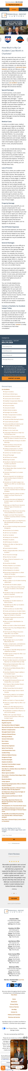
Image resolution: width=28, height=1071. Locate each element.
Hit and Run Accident (10, 563)
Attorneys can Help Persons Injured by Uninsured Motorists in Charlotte (14, 511)
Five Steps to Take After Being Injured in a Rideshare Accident (15, 650)
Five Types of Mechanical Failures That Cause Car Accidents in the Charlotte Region (14, 588)
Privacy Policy (14, 1004)
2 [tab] (14, 893)
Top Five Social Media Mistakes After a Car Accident (14, 669)
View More (14, 898)
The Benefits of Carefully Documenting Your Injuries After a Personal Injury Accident (13, 815)
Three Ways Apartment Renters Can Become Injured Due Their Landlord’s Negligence (12, 801)
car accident (13, 83)
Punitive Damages (7, 759)
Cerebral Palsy (6, 752)
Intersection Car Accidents (11, 530)
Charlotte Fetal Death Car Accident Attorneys (13, 473)
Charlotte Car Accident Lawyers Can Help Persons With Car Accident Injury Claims (14, 483)
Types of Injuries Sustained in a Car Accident (13, 560)
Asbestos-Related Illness (9, 734)
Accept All (9, 1062)
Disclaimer (14, 1001)
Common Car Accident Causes (12, 453)
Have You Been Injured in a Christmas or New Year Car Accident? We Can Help (15, 661)
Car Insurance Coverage (10, 554)
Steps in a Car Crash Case (11, 430)
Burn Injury (5, 741)
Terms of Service (14, 1007)
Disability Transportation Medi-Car (13, 401)
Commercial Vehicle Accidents (12, 396)
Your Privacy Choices (11, 1028)
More (23, 9)
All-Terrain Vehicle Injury (10, 394)
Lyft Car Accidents (9, 535)
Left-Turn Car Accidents (10, 533)
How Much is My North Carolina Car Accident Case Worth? (14, 462)
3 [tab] (16, 893)
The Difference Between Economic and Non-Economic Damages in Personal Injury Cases (14, 809)
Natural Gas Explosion (8, 746)
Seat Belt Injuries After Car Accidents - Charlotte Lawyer (14, 605)
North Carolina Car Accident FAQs (13, 609)
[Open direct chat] (24, 1038)
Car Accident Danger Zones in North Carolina (14, 691)
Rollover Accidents (9, 539)
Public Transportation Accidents (13, 415)
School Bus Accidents (8, 766)
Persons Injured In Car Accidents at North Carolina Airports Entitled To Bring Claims (13, 478)
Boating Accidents (7, 736)
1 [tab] (12, 893)
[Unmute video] (18, 1052)
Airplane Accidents (7, 762)
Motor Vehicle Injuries (10, 428)
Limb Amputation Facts (8, 750)
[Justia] (19, 985)
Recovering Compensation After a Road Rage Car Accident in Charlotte (15, 614)
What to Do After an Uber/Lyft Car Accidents (13, 545)
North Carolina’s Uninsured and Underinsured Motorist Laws (13, 445)
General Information (8, 739)
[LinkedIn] (16, 985)
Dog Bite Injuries (6, 723)
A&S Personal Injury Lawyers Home (14, 15)
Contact (14, 9)
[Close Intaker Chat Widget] (26, 1038)
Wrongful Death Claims (8, 732)
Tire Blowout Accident (10, 466)
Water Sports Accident (8, 773)
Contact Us (5, 338)
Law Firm (21, 980)
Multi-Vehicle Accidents (10, 410)
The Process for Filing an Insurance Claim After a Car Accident (13, 632)
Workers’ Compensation (8, 729)
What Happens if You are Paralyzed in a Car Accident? (14, 577)
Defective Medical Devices (9, 755)
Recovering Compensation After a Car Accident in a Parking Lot (14, 665)
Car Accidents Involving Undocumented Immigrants (15, 527)
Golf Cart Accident (9, 405)
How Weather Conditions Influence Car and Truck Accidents (14, 711)
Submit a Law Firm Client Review (14, 903)
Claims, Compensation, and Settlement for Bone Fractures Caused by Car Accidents (14, 645)
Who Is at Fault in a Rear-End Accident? (14, 625)
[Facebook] (8, 985)
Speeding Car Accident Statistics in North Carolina (13, 601)
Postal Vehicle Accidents (10, 548)
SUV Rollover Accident (10, 417)
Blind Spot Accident (9, 459)
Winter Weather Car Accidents (12, 565)
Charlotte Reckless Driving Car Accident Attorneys (15, 441)
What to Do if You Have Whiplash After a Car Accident (15, 628)
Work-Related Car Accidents (11, 570)
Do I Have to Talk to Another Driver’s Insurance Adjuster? (14, 685)
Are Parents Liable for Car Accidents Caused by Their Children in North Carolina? (14, 696)
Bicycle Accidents (7, 779)
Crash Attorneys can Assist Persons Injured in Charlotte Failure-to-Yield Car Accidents (14, 489)
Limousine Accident (9, 408)
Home (4, 9)
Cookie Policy (22, 1028)
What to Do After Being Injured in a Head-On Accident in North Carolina (14, 707)
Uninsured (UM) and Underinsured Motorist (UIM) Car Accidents (13, 424)
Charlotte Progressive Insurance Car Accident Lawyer (14, 618)
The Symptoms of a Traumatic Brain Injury (14, 805)
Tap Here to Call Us (14, 4)
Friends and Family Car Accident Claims (14, 611)
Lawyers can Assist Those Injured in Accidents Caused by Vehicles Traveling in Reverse (14, 516)
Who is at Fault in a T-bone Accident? (14, 700)
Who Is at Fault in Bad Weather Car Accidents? (13, 622)
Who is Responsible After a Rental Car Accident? (14, 551)
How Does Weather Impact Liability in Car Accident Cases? (14, 673)
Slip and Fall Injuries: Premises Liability (13, 727)
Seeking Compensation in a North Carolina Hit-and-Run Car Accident (13, 449)
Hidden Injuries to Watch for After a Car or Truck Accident (15, 654)
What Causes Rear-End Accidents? (13, 688)
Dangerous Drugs (7, 757)
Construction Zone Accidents (12, 398)
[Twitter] (12, 985)
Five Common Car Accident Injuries (13, 657)
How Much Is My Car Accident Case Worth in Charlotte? (13, 593)
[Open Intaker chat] (12, 1070)
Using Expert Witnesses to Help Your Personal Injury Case (14, 433)
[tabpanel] (14, 874)
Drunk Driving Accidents (10, 403)
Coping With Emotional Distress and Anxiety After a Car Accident (14, 681)
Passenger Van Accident (10, 412)
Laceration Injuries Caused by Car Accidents (13, 597)
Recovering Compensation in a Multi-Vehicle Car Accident (14, 573)
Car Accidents (6, 389)
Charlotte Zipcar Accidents (11, 568)
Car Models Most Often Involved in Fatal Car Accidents (15, 469)
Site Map (14, 1009)
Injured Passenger (9, 455)
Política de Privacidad (14, 1014)
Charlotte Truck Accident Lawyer (11, 764)
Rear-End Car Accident (10, 557)
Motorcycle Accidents (8, 720)
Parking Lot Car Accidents (11, 537)
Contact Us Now (14, 378)
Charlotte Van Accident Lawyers (12, 584)
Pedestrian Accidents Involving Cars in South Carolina (14, 636)
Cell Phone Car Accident (10, 457)
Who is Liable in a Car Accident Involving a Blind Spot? (15, 581)
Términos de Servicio (14, 1017)
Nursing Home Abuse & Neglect (11, 725)
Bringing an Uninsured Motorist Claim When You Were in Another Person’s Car (15, 437)
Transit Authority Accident (11, 421)
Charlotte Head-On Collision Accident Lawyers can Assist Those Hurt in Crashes (14, 495)
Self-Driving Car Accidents (11, 542)
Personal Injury (7, 386)
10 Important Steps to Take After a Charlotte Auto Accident (13, 677)
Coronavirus (5, 743)
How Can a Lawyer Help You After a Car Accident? (14, 703)
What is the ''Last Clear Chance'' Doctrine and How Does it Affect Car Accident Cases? (14, 716)
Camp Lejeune (6, 781)
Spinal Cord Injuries (7, 748)
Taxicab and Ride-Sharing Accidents (13, 419)
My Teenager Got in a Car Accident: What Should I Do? (13, 640)
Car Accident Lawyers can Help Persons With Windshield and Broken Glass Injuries (15, 522)
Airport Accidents (9, 392)
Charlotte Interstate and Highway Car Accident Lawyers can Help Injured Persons (14, 501)
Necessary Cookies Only (9, 1066)
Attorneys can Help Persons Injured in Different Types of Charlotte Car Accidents (14, 506)
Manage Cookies (14, 1030)
